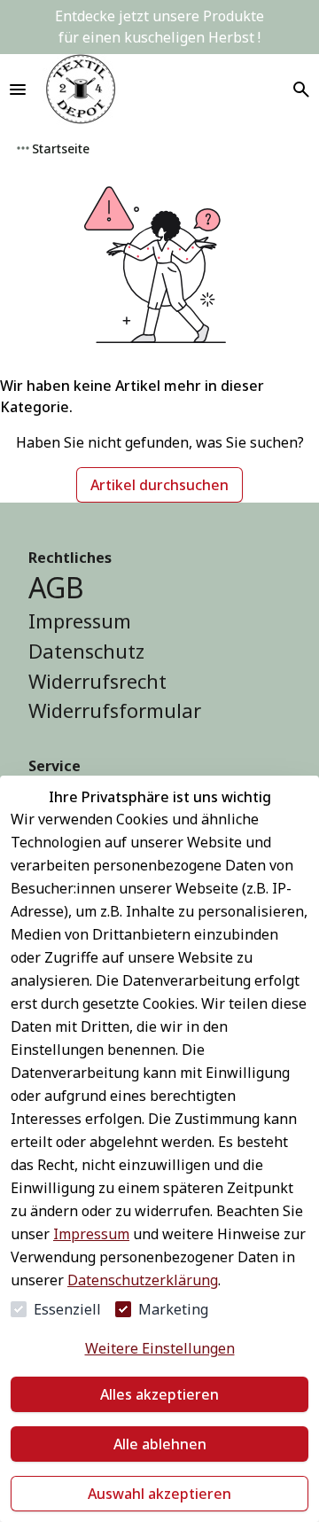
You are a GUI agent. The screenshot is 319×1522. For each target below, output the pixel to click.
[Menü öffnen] (17, 89)
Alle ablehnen (159, 1444)
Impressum (91, 1234)
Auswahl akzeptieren (159, 1493)
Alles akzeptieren (159, 1394)
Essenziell (67, 1309)
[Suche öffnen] (301, 89)
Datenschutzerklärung (142, 1280)
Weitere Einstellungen (160, 1348)
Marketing (173, 1309)
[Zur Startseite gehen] (81, 89)
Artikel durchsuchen (159, 485)
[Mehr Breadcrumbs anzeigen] (23, 148)
